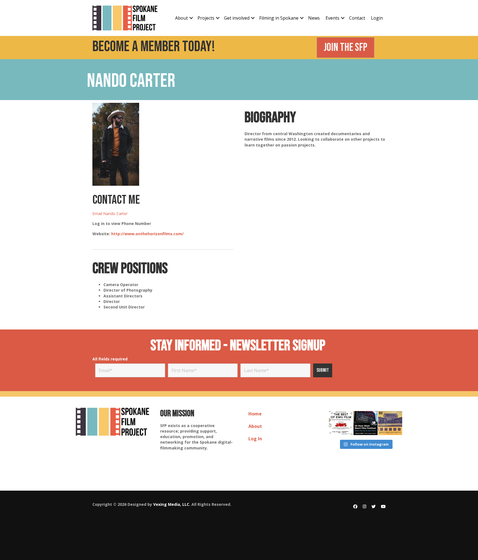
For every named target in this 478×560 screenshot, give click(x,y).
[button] (191, 18)
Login (377, 18)
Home (255, 414)
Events (332, 18)
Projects (206, 18)
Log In (255, 439)
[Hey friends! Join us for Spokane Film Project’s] (390, 423)
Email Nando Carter (110, 213)
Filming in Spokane (278, 18)
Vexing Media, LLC (171, 504)
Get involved (237, 18)
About (181, 18)
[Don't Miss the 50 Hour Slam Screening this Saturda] (366, 423)
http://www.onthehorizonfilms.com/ (147, 233)
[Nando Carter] (115, 143)
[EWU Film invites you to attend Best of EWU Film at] (341, 423)
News (314, 18)
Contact (357, 18)
